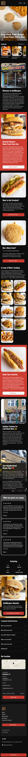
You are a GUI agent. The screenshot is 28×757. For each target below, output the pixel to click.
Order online (13, 697)
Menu (20, 3)
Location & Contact (7, 720)
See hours (22, 693)
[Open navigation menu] (24, 3)
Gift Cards (4, 718)
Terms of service (6, 730)
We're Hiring (5, 716)
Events (3, 714)
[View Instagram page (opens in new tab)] (5, 739)
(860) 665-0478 (6, 686)
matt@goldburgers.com (8, 688)
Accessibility (5, 732)
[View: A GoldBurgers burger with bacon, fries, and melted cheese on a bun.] (20, 311)
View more (5, 512)
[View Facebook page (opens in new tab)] (3, 739)
